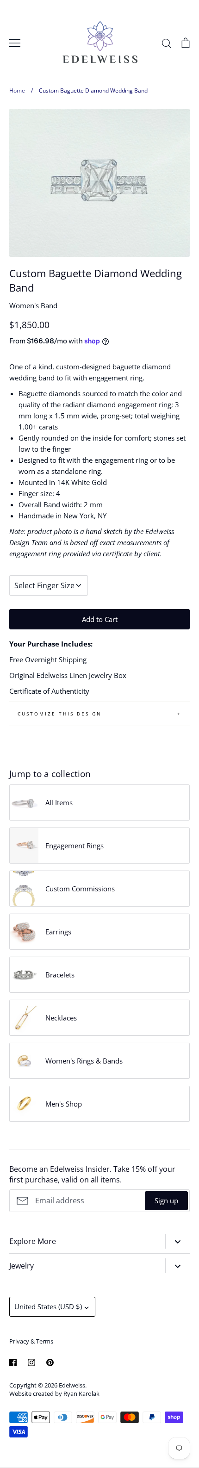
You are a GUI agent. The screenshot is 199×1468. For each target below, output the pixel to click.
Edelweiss (72, 1385)
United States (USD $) (48, 1306)
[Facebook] (13, 1362)
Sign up (166, 1200)
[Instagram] (31, 1362)
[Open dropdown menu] (177, 1241)
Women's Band (33, 305)
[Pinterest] (50, 1362)
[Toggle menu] (15, 43)
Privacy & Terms (31, 1341)
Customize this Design (60, 713)
